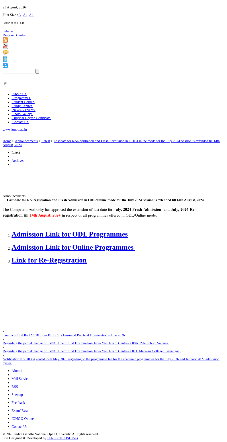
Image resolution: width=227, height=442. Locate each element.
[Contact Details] (5, 61)
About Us (19, 94)
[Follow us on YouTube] (5, 47)
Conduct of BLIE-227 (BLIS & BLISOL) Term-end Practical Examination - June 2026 (64, 335)
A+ (31, 15)
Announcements (26, 141)
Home (7, 141)
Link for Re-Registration (49, 260)
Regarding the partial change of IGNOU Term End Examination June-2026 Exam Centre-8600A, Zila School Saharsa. (86, 343)
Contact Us (20, 122)
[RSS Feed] (5, 41)
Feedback (18, 403)
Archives (18, 160)
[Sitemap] (5, 67)
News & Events (23, 110)
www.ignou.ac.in (15, 129)
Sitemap (17, 395)
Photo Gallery (22, 114)
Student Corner (23, 102)
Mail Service (20, 379)
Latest (45, 141)
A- (25, 15)
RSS (15, 387)
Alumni (17, 371)
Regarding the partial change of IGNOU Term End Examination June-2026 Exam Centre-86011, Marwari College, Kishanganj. (92, 351)
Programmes (21, 98)
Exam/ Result (21, 410)
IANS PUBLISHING (62, 438)
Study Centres (22, 106)
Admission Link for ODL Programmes (70, 234)
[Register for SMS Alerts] (6, 54)
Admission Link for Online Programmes (73, 247)
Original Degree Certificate (31, 118)
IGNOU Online (23, 418)
